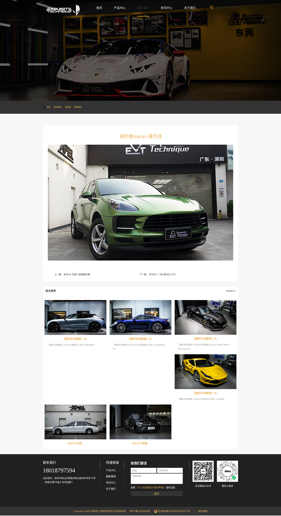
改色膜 (68, 107)
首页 (99, 8)
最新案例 (143, 8)
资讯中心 (166, 8)
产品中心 (120, 8)
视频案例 (78, 107)
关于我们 (190, 8)
